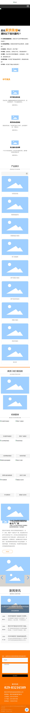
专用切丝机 (15, 193)
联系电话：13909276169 (10, 701)
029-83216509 (15, 687)
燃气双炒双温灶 (15, 299)
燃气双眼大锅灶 (15, 278)
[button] (2, 577)
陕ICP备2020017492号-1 (6, 709)
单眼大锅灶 (15, 320)
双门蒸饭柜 (15, 257)
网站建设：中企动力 (5, 711)
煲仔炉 (15, 362)
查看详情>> (15, 105)
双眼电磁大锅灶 (15, 235)
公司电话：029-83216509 (11, 696)
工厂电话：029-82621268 (11, 698)
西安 (11, 711)
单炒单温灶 (15, 341)
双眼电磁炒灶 (15, 214)
